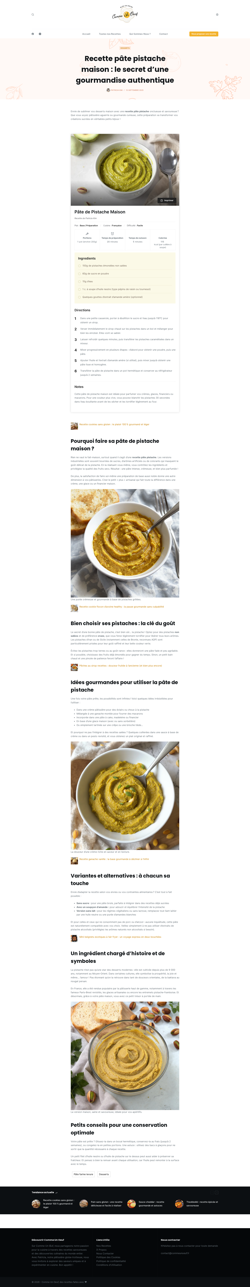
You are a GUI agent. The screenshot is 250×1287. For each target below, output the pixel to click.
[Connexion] (217, 14)
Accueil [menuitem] (86, 34)
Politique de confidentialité (111, 1261)
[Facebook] (33, 34)
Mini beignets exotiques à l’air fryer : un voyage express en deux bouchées (120, 936)
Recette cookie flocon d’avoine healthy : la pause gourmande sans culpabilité (121, 606)
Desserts (125, 48)
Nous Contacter (105, 1253)
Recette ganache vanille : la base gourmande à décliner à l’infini (114, 859)
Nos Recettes (103, 1245)
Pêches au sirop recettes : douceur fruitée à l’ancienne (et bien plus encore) (120, 665)
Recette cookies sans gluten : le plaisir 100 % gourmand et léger (114, 424)
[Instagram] (40, 34)
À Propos (101, 1249)
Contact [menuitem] (163, 34)
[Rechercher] (33, 14)
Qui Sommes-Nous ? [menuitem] (140, 34)
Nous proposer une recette (204, 34)
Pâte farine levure (83, 1174)
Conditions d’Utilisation (109, 1264)
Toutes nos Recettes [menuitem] (110, 34)
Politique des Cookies (108, 1257)
